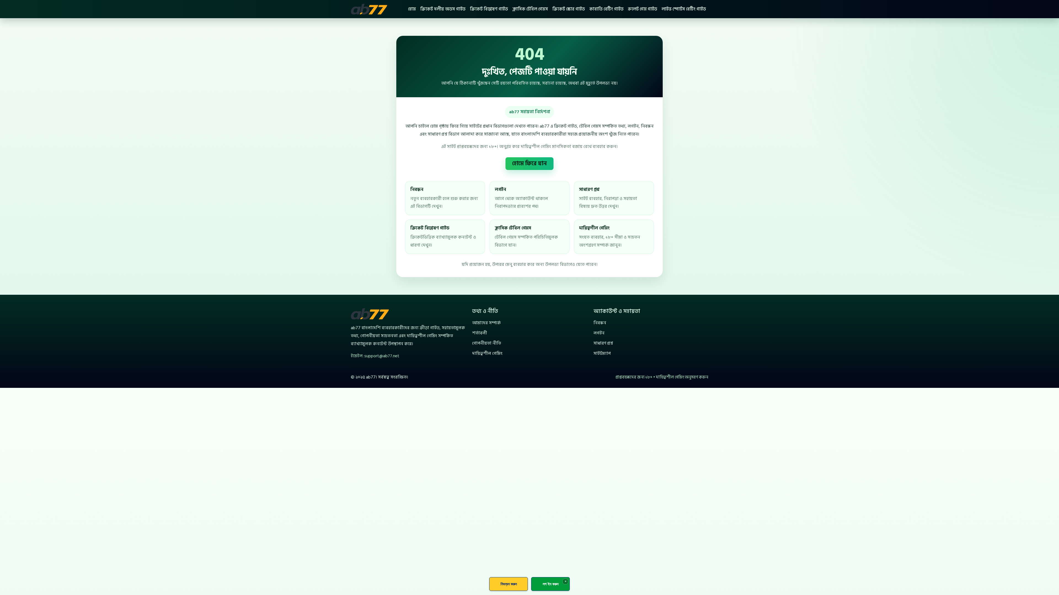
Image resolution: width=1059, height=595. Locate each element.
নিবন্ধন (599, 322)
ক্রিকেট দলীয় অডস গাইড (443, 9)
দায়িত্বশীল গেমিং (487, 353)
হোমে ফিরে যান (529, 163)
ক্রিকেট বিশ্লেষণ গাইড (489, 9)
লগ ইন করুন (550, 583)
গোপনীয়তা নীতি (486, 343)
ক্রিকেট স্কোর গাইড (568, 9)
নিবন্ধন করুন (509, 583)
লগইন (599, 333)
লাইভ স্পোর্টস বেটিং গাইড (684, 9)
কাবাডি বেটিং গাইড (606, 9)
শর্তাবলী (479, 333)
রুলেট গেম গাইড (642, 9)
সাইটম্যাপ (602, 353)
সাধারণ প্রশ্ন (603, 343)
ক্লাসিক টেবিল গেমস (530, 9)
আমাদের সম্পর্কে (486, 322)
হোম (412, 9)
